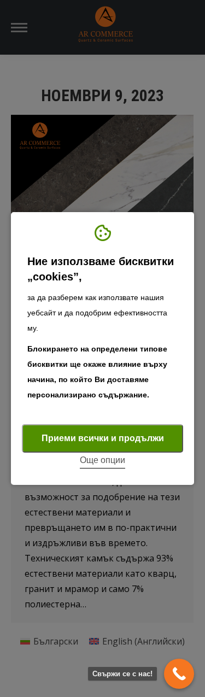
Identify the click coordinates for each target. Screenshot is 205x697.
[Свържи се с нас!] (179, 674)
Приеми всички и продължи (103, 438)
